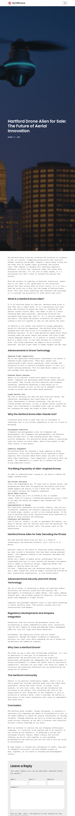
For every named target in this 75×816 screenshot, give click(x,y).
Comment (15, 787)
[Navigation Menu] (65, 3)
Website (50, 779)
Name (13, 779)
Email (32, 779)
